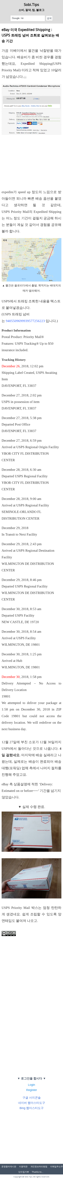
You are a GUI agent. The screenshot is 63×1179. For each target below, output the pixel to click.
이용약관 (23, 1166)
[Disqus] (31, 1029)
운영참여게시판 (8, 1166)
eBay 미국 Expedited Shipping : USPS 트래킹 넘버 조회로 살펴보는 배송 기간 (30, 35)
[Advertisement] (31, 164)
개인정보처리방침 (39, 1166)
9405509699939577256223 (25, 321)
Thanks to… (37, 1171)
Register (31, 1090)
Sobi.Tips (31, 4)
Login (31, 1084)
